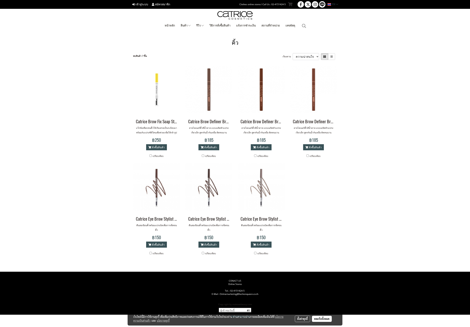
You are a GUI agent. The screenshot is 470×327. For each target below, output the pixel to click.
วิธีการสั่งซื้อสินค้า (219, 25)
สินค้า (184, 25)
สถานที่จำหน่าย (270, 25)
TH (333, 4)
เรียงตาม (288, 56)
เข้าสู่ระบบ (141, 4)
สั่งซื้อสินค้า (158, 147)
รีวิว (198, 25)
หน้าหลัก (170, 25)
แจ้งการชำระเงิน (246, 25)
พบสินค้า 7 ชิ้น (140, 56)
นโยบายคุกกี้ (163, 320)
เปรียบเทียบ (158, 156)
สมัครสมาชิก (162, 4)
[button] (304, 25)
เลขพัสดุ (290, 25)
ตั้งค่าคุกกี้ (302, 318)
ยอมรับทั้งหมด (322, 318)
